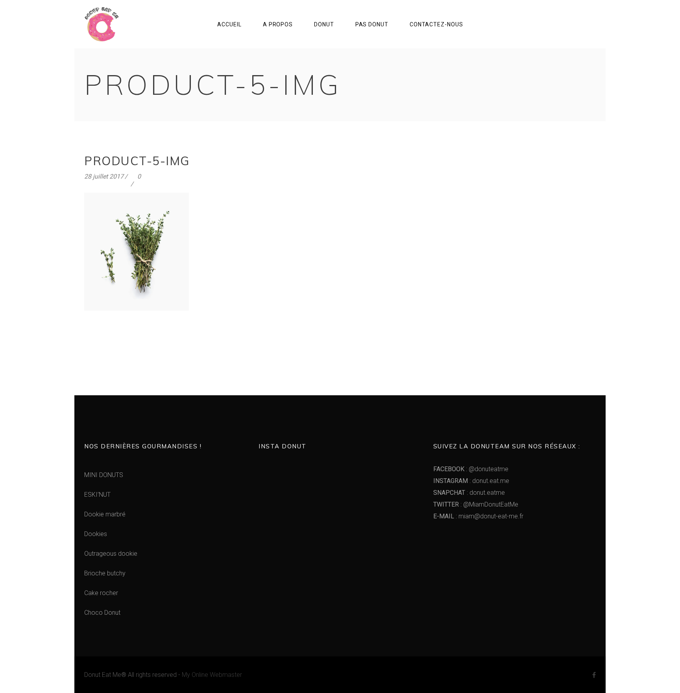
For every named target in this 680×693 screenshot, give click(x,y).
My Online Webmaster (212, 674)
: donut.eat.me (471, 481)
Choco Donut (102, 612)
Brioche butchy (105, 573)
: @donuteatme (470, 469)
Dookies (95, 534)
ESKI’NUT (97, 494)
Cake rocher (101, 593)
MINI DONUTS (103, 475)
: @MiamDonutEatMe (475, 504)
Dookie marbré (105, 514)
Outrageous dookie (110, 553)
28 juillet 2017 (104, 176)
